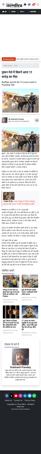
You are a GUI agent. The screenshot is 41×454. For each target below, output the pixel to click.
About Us (8, 400)
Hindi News (8, 66)
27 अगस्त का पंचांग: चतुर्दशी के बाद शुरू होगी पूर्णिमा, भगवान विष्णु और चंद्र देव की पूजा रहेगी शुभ (29, 325)
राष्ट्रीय (13, 12)
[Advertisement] (20, 35)
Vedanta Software (24, 409)
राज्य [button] (21, 12)
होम (5, 12)
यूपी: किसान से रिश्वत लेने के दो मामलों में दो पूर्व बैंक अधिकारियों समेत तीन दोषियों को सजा (11, 324)
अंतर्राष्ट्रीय (33, 12)
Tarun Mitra (21, 404)
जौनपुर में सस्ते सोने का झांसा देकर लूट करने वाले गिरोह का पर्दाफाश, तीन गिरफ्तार (11, 293)
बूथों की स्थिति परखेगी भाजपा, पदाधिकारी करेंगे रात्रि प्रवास (29, 292)
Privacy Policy (30, 400)
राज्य (15, 66)
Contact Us (18, 400)
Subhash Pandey (20, 367)
